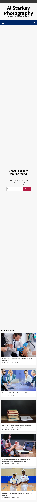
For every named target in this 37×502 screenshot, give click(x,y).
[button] (35, 22)
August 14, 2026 (15, 395)
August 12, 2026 (15, 497)
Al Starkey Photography (18, 10)
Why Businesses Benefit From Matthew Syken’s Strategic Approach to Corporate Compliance (16, 460)
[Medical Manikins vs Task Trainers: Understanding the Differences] (18, 345)
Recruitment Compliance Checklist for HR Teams (16, 393)
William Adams (7, 362)
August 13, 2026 (15, 429)
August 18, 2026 (15, 362)
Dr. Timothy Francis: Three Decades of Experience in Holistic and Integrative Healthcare (17, 426)
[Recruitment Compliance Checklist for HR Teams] (18, 379)
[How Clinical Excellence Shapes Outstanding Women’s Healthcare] (18, 479)
